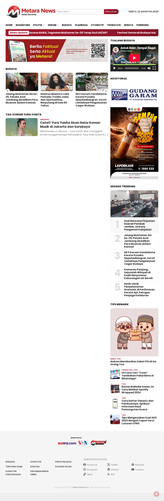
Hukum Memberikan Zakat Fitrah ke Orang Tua (133, 363)
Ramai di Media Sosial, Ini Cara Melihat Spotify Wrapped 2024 (138, 389)
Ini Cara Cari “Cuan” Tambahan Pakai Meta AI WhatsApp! (138, 375)
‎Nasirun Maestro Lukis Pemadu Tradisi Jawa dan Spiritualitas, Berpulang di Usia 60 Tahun (55, 100)
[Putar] (114, 68)
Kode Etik (35, 461)
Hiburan (44, 119)
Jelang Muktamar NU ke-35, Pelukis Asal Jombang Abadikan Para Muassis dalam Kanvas (22, 98)
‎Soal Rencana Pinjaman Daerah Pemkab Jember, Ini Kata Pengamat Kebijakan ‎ (139, 225)
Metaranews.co (81, 487)
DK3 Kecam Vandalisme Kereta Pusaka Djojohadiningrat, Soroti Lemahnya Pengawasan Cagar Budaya (91, 100)
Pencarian (111, 11)
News (113, 359)
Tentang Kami (14, 466)
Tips (119, 359)
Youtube (139, 469)
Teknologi (127, 370)
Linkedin (115, 469)
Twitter (114, 464)
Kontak (35, 466)
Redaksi (10, 461)
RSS (113, 474)
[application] (134, 57)
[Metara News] (31, 11)
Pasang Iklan (63, 466)
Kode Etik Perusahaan (13, 473)
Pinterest (139, 464)
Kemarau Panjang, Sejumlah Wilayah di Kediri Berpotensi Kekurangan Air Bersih (138, 274)
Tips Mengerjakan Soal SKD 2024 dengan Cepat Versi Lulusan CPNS (139, 420)
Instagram (92, 469)
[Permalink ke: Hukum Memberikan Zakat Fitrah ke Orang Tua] (134, 332)
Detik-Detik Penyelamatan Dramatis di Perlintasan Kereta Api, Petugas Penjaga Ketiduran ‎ (139, 289)
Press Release (63, 461)
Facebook (92, 464)
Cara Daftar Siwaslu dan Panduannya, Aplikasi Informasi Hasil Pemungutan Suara (137, 405)
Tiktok (89, 474)
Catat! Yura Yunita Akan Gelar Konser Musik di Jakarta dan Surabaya (70, 125)
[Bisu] (149, 68)
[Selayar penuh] (154, 68)
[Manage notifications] (156, 494)
